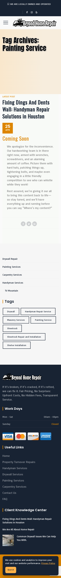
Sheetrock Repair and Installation (24, 336)
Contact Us (9, 492)
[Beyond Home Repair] (30, 22)
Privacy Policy (48, 563)
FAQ (4, 499)
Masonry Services (16, 319)
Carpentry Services (12, 274)
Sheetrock (12, 328)
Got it (10, 569)
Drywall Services (12, 474)
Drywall (11, 311)
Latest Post (8, 96)
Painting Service (43, 319)
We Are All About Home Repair (18, 529)
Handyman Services (12, 282)
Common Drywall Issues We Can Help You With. (36, 538)
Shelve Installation (16, 345)
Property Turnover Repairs (18, 462)
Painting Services (11, 266)
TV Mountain (11, 290)
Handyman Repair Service (38, 311)
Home (6, 455)
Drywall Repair (10, 258)
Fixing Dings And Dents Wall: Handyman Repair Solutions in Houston (26, 109)
